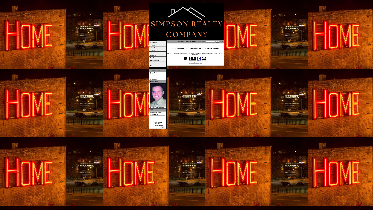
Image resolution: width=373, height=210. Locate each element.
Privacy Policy (195, 54)
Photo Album (153, 57)
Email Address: (154, 114)
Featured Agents (153, 47)
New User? (157, 123)
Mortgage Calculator (154, 62)
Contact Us (216, 1)
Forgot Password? (158, 122)
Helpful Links (153, 55)
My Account (209, 1)
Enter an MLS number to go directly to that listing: (191, 41)
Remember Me (158, 125)
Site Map (221, 53)
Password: (153, 119)
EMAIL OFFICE (153, 79)
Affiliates (211, 53)
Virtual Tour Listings (154, 60)
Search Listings (153, 42)
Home (221, 1)
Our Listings (153, 45)
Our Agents (152, 50)
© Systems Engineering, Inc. (195, 62)
